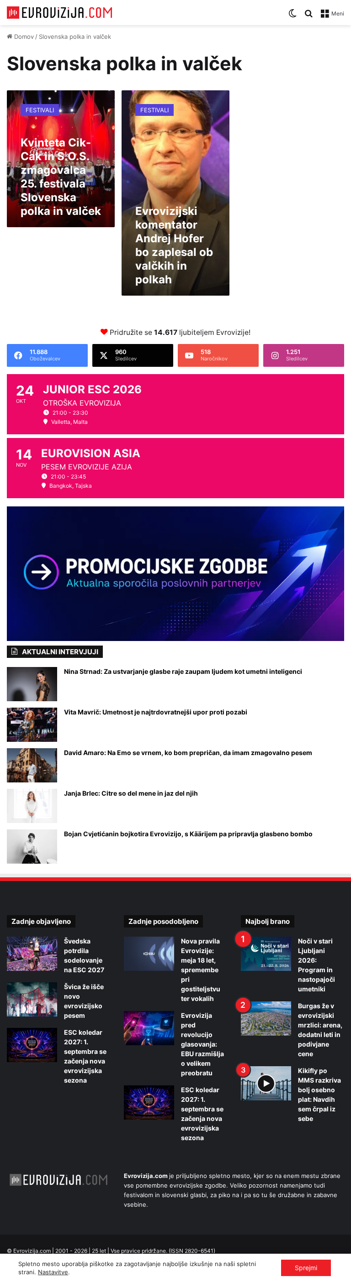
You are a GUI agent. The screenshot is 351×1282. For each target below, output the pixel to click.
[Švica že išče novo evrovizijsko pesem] (32, 999)
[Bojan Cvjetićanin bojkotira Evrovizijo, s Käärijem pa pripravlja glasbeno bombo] (32, 846)
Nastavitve (53, 1272)
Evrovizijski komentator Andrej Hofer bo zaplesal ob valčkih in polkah (174, 245)
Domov (23, 36)
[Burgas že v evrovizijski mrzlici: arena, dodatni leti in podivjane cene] (266, 1018)
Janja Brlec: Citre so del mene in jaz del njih (131, 793)
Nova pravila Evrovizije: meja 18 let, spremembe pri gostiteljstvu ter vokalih (200, 969)
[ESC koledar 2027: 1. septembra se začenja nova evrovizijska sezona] (32, 1045)
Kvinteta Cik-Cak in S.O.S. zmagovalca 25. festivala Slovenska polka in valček (61, 177)
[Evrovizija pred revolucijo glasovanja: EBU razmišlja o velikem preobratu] (149, 1028)
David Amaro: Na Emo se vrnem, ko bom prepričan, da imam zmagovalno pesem (188, 752)
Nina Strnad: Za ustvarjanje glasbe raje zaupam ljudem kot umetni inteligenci (183, 671)
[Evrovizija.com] (59, 12)
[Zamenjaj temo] (292, 16)
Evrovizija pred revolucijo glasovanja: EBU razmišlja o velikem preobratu (202, 1044)
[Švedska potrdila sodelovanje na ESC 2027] (32, 954)
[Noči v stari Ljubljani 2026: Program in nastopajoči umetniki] (266, 954)
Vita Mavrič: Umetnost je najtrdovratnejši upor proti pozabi (155, 712)
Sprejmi (306, 1268)
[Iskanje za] (308, 16)
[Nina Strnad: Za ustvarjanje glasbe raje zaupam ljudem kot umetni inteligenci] (32, 684)
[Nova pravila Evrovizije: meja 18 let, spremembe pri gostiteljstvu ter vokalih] (149, 954)
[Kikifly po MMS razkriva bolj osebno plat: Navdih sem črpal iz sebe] (266, 1083)
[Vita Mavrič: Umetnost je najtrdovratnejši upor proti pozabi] (32, 725)
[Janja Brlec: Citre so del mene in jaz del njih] (32, 806)
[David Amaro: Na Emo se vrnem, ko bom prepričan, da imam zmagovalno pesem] (32, 765)
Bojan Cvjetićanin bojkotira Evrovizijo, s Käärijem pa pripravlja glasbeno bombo (188, 834)
